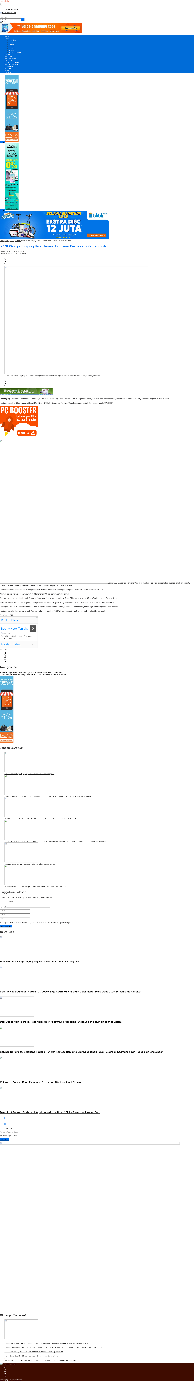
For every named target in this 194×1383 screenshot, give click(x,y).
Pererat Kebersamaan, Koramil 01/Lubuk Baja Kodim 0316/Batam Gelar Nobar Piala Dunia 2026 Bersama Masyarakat (48, 796)
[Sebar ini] (4, 257)
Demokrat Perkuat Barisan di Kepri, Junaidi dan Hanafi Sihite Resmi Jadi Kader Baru (35, 887)
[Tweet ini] (5, 259)
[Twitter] (5, 655)
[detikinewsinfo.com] (8, 13)
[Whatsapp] (5, 264)
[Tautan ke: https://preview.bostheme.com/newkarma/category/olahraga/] (25, 1315)
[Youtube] (5, 660)
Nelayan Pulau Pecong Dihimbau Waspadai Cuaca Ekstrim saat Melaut (32, 672)
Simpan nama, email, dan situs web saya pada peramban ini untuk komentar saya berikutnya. (36, 922)
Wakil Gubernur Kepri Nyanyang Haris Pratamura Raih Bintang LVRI (29, 774)
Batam (2, 254)
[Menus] (1, 3)
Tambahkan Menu (11, 9)
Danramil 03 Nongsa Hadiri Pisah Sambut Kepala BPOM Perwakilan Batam (33, 674)
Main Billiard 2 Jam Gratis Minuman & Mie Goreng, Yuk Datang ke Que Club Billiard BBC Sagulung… (40, 1360)
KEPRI (8, 254)
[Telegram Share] (5, 261)
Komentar (3, 907)
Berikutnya (8, 1128)
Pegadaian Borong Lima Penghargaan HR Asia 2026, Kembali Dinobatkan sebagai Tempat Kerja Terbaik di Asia (46, 1343)
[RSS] (5, 662)
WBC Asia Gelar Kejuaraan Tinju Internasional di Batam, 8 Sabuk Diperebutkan (33, 1352)
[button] (22, 19)
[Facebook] (5, 653)
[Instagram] (5, 657)
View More (4, 1139)
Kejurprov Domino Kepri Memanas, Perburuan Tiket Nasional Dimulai (29, 864)
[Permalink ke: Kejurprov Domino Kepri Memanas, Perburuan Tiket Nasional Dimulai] (21, 862)
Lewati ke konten (6, 1)
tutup (2, 142)
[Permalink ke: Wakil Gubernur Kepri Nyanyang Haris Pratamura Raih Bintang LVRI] (21, 771)
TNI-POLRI (14, 254)
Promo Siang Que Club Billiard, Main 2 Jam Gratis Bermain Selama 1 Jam (32, 1356)
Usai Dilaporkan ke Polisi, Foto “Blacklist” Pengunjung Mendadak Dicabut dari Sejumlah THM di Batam (42, 819)
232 (5, 1126)
